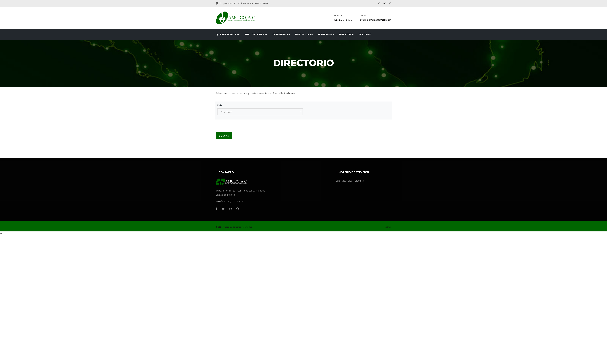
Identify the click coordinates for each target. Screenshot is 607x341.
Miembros (324, 34)
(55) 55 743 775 (343, 19)
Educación (302, 34)
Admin (388, 227)
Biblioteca (346, 34)
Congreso (280, 34)
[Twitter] (384, 3)
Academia (365, 34)
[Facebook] (378, 3)
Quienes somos (226, 34)
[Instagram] (390, 3)
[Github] (237, 209)
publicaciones (254, 34)
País (219, 105)
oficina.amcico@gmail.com (375, 19)
